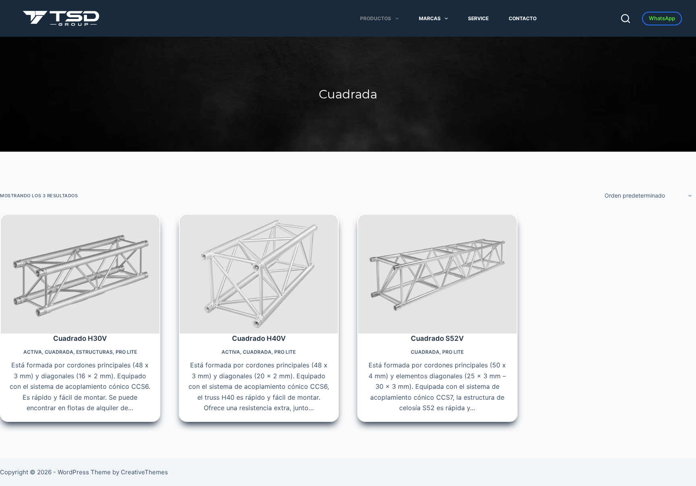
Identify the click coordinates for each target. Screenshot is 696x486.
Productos (375, 18)
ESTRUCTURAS (94, 352)
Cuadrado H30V (80, 338)
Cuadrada (59, 352)
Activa (32, 352)
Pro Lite (126, 352)
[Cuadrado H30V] (80, 274)
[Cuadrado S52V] (437, 274)
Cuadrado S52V (437, 338)
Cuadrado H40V (259, 338)
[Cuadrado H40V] (259, 274)
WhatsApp (662, 18)
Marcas (430, 18)
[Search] (625, 18)
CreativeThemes (144, 472)
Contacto (522, 18)
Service (478, 18)
